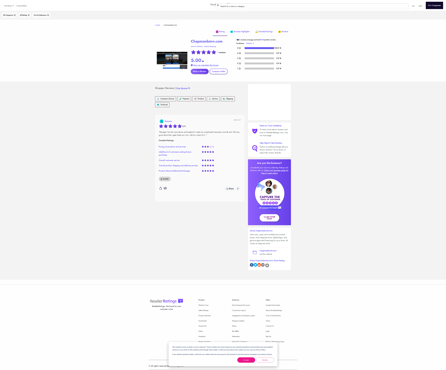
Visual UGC (202, 326)
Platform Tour (203, 305)
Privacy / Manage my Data (275, 342)
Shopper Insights (238, 321)
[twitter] (255, 265)
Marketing (235, 336)
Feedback (201, 336)
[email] (263, 265)
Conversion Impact (239, 310)
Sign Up (268, 336)
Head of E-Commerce (240, 342)
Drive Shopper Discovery (241, 305)
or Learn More (271, 173)
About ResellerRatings (274, 310)
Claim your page (269, 218)
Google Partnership (273, 305)
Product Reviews (204, 316)
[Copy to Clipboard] (267, 265)
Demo (234, 326)
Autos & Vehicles (197, 46)
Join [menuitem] (413, 6)
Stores (157, 25)
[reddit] (259, 265)
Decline (265, 360)
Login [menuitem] (420, 6)
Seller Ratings (203, 310)
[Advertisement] (269, 102)
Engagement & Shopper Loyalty (243, 316)
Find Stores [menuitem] (8, 6)
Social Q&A (202, 321)
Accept (246, 360)
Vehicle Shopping (210, 46)
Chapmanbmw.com (207, 41)
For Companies (434, 5)
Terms (268, 321)
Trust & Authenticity (273, 316)
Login (268, 331)
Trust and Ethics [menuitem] (21, 6)
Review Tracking (204, 342)
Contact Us (270, 326)
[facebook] (252, 265)
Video (200, 331)
